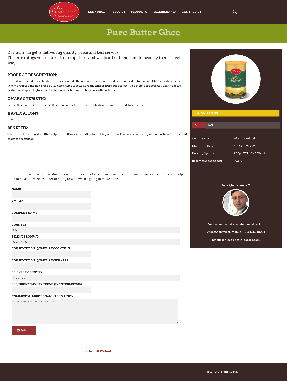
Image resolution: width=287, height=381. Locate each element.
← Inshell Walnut (98, 351)
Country (19, 224)
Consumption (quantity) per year (40, 260)
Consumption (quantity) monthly (41, 248)
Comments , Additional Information (43, 296)
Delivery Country (27, 272)
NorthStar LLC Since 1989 (223, 372)
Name (16, 189)
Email (17, 200)
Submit (25, 330)
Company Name (24, 212)
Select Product (26, 236)
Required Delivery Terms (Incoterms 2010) (47, 284)
